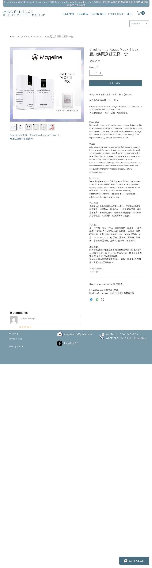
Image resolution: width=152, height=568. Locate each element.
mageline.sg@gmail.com (78, 334)
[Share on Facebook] (91, 299)
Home (13, 36)
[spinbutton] (96, 72)
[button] (82, 14)
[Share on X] (102, 299)
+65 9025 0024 (136, 338)
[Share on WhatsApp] (97, 299)
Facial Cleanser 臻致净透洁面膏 (103, 290)
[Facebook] (59, 343)
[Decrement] (92, 72)
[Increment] (101, 72)
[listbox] (139, 24)
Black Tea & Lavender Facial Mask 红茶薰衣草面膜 (111, 293)
